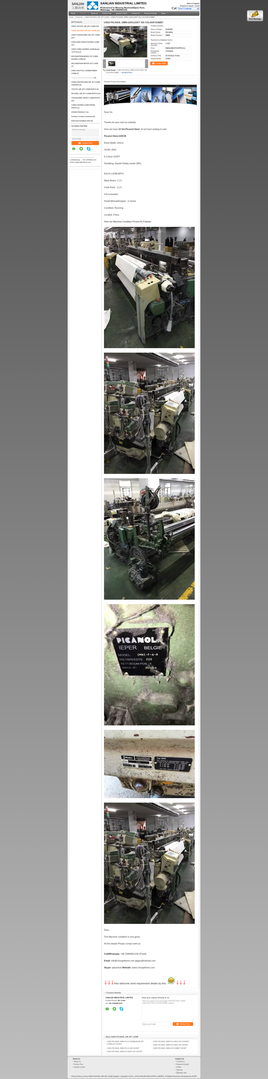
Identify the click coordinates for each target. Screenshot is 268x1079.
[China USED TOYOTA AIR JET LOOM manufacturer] (84, 5)
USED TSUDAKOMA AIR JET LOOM (85, 35)
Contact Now (87, 143)
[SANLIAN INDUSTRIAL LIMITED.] (198, 8)
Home (73, 13)
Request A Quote (187, 6)
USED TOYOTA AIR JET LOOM (83, 26)
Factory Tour (107, 13)
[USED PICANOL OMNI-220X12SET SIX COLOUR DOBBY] (125, 41)
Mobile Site (182, 1073)
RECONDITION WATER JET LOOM (84, 63)
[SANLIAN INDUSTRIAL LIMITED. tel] (96, 152)
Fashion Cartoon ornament (82, 116)
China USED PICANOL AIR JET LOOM (98, 1076)
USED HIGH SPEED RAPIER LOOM (85, 42)
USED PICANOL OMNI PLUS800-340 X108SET (171, 1041)
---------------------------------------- (82, 78)
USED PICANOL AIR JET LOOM (97, 17)
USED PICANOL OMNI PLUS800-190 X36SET (170, 1045)
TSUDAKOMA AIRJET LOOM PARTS (85, 98)
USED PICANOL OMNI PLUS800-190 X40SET (124, 1052)
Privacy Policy (76, 1076)
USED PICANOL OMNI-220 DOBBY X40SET (170, 1048)
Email (197, 6)
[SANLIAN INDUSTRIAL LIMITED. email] (75, 151)
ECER (194, 1076)
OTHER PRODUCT (78, 112)
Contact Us (135, 13)
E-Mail (178, 1067)
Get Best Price (127, 73)
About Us (94, 13)
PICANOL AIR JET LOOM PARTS (84, 94)
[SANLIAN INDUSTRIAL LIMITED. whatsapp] (82, 151)
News (163, 13)
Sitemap (179, 1070)
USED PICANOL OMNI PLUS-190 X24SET (123, 1048)
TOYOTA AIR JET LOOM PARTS (83, 89)
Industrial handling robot (80, 121)
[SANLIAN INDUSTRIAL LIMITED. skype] (90, 151)
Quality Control (121, 13)
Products (83, 13)
